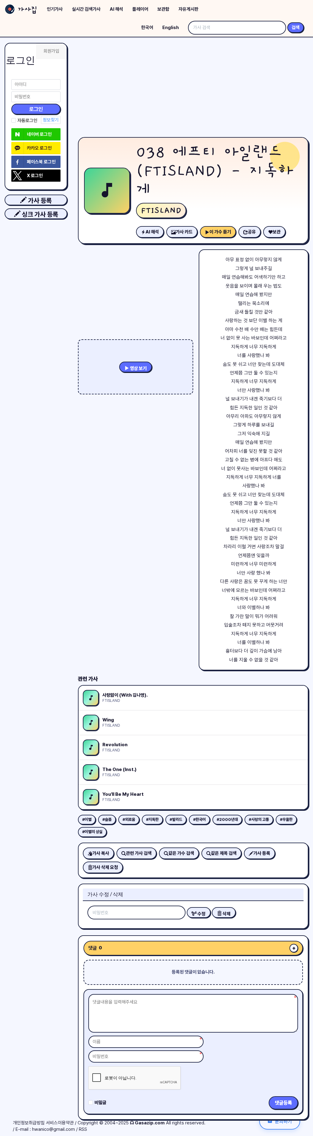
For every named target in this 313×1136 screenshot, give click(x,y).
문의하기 (283, 1121)
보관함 (163, 9)
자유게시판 (188, 9)
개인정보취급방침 (29, 1123)
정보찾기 (51, 120)
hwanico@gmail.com (53, 1129)
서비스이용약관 (60, 1123)
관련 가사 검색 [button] (139, 853)
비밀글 (100, 1102)
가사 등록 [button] (39, 200)
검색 (296, 27)
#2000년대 (227, 819)
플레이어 (140, 9)
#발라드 (176, 819)
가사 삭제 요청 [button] (105, 867)
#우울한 (286, 819)
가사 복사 (100, 853)
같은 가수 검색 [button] (181, 853)
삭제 (226, 914)
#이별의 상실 (92, 831)
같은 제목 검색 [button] (224, 853)
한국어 (147, 27)
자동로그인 (27, 120)
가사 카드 (184, 232)
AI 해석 (116, 9)
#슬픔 (107, 819)
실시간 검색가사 (86, 9)
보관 (277, 232)
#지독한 (152, 819)
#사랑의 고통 (259, 819)
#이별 (86, 819)
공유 (252, 232)
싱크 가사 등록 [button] (39, 214)
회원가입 (51, 51)
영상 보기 (138, 368)
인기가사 (55, 9)
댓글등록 (283, 1103)
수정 (201, 914)
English (170, 27)
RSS (83, 1129)
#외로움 (129, 819)
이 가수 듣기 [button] (220, 232)
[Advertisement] (193, 89)
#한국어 (199, 819)
